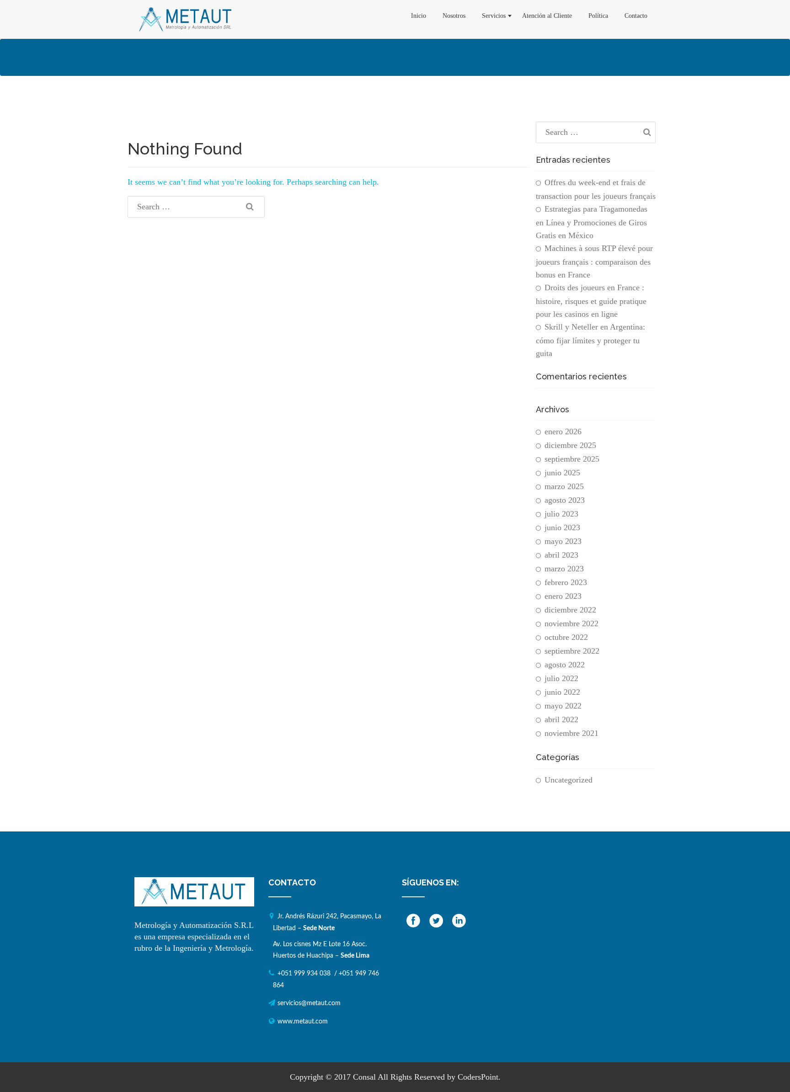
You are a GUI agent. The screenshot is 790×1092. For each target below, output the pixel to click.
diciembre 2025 (570, 445)
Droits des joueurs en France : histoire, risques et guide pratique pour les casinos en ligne (591, 301)
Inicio (418, 15)
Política (598, 15)
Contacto (636, 15)
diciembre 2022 (570, 609)
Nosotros (454, 15)
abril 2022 (561, 719)
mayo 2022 (563, 705)
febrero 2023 (565, 582)
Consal (364, 1076)
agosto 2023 (564, 500)
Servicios (494, 15)
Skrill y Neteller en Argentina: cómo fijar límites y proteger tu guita (590, 340)
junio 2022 (562, 692)
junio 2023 (562, 527)
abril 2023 (561, 554)
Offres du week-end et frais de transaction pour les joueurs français (596, 189)
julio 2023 (561, 513)
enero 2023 (563, 596)
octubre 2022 (566, 637)
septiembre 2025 (571, 458)
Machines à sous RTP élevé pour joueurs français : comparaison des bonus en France (594, 261)
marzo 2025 (564, 486)
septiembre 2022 (571, 650)
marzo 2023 (564, 568)
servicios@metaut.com (309, 1003)
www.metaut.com (303, 1021)
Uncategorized (568, 779)
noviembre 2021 (571, 733)
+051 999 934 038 (304, 973)
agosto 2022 (564, 664)
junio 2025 (562, 472)
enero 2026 (563, 431)
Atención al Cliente (547, 15)
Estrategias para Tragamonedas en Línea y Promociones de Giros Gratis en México (591, 222)
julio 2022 (561, 678)
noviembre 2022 (571, 623)
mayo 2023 (563, 541)
